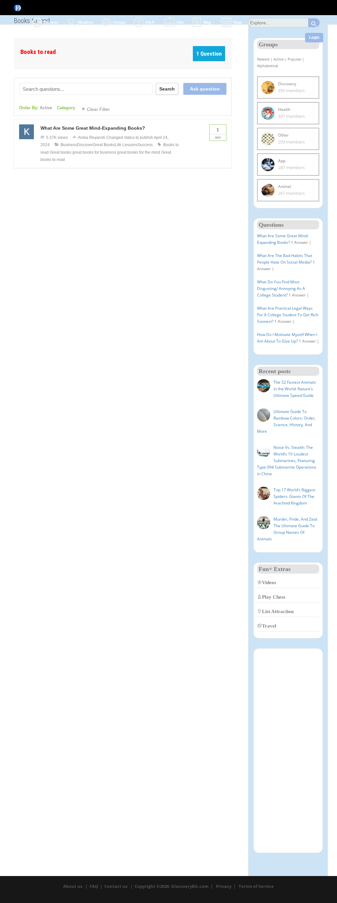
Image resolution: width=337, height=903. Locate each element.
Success (145, 144)
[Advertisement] (288, 750)
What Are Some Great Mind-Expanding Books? (92, 128)
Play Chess (273, 596)
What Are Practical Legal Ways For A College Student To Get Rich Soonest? (287, 314)
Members (85, 22)
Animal (284, 186)
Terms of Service (256, 886)
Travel (269, 625)
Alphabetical (267, 65)
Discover (51, 22)
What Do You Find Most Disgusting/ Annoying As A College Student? (281, 288)
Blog (207, 22)
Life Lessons (126, 144)
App (281, 161)
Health (284, 109)
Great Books (104, 144)
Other (283, 135)
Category (66, 107)
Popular (294, 59)
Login (314, 37)
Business (69, 144)
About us (72, 886)
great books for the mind (138, 152)
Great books (60, 152)
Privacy (223, 886)
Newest (263, 59)
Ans (218, 133)
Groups (119, 22)
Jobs (180, 22)
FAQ (94, 886)
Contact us (115, 886)
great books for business (94, 152)
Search (167, 88)
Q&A (150, 22)
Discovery (287, 84)
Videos (269, 582)
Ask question (205, 88)
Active (278, 59)
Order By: (35, 107)
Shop (237, 22)
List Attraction (278, 611)
